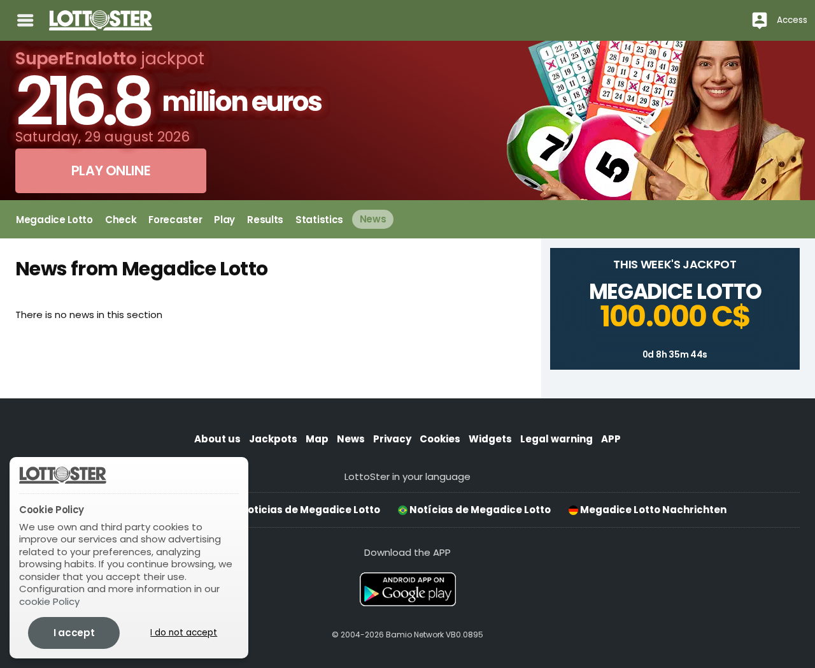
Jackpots (273, 439)
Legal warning (556, 439)
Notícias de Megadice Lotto (479, 509)
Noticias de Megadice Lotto (309, 509)
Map (317, 439)
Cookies (440, 439)
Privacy (392, 439)
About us (217, 439)
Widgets (490, 439)
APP (611, 439)
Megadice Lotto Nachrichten (652, 509)
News (351, 439)
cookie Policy (49, 601)
